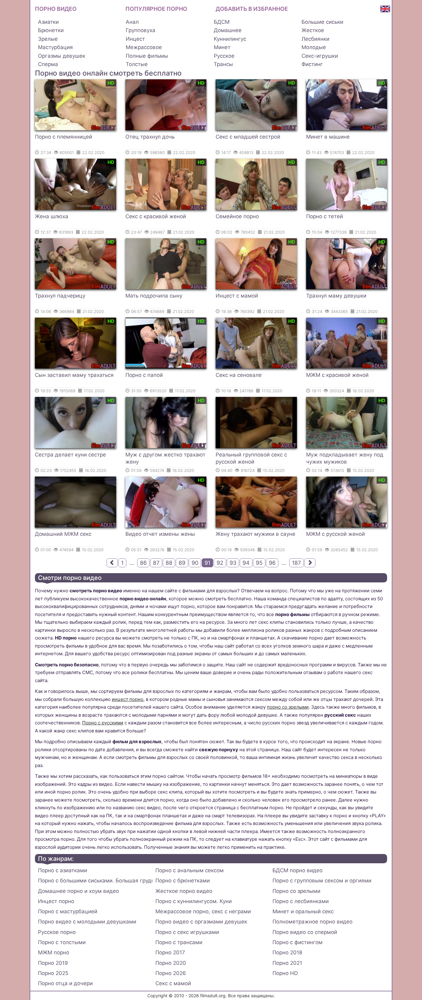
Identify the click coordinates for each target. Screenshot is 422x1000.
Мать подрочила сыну (153, 296)
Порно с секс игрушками (187, 932)
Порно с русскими (102, 723)
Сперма (48, 64)
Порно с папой (144, 375)
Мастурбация (55, 47)
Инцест (135, 39)
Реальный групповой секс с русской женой (251, 458)
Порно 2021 (287, 963)
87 (156, 563)
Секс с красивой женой (155, 216)
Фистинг (312, 64)
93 (233, 563)
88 (169, 563)
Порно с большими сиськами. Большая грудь (95, 880)
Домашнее (228, 30)
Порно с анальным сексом (189, 870)
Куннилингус (230, 39)
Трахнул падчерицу (60, 296)
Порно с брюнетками (182, 880)
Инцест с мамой (237, 296)
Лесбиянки (315, 39)
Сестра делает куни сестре (70, 455)
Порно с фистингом (297, 942)
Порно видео (56, 9)
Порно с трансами (178, 942)
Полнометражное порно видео (312, 922)
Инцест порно (56, 901)
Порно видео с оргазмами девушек (201, 922)
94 (246, 563)
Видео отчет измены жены (160, 534)
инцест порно (127, 699)
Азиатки (48, 22)
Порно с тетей (324, 216)
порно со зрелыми (288, 707)
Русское (224, 56)
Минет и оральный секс (303, 911)
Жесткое (313, 30)
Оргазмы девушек (61, 56)
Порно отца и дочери (65, 983)
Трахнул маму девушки (336, 296)
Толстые (137, 64)
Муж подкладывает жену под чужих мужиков (344, 458)
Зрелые (48, 39)
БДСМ (222, 22)
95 (259, 563)
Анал (132, 22)
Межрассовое (144, 47)
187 (296, 563)
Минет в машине (328, 137)
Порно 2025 (53, 973)
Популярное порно (156, 9)
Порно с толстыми (62, 942)
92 (220, 563)
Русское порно (57, 932)
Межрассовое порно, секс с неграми (203, 911)
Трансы (223, 64)
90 (195, 563)
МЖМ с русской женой (335, 534)
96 (272, 563)
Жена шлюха (51, 216)
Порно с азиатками (62, 870)
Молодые (314, 47)
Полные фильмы (147, 56)
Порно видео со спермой (304, 932)
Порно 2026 (170, 973)
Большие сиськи (322, 22)
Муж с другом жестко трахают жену (165, 458)
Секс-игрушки (320, 56)
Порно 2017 (170, 952)
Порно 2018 (287, 952)
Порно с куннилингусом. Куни (193, 901)
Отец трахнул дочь (150, 137)
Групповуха (140, 30)
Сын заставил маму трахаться (74, 375)
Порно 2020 (170, 963)
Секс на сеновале (239, 375)
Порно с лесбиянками (300, 901)
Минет (222, 47)
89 (182, 563)
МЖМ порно (53, 952)
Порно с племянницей (63, 137)
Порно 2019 (53, 963)
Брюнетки (51, 30)
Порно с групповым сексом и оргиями (321, 880)
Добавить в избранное (252, 9)
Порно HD (285, 973)
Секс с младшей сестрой (248, 137)
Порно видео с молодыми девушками (87, 922)
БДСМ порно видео (297, 870)
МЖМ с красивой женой (337, 375)
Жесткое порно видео (183, 891)
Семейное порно (237, 216)
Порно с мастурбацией (67, 911)
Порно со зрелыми (296, 891)
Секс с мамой (173, 983)
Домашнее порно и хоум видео (78, 891)
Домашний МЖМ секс (63, 534)
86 (143, 563)
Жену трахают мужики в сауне (255, 534)
